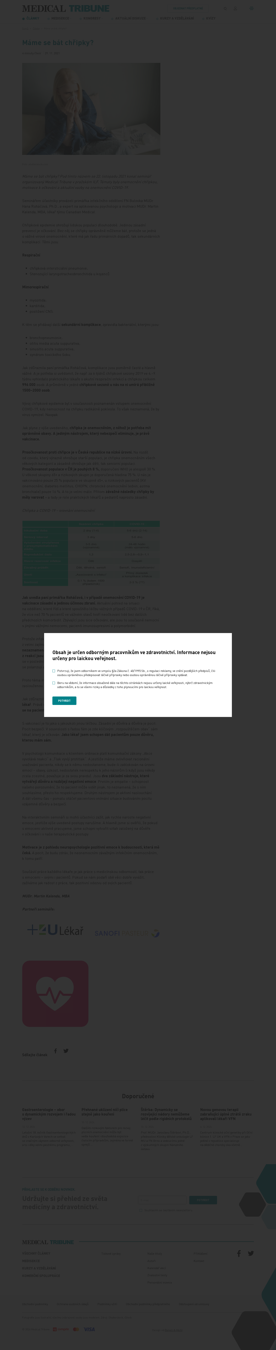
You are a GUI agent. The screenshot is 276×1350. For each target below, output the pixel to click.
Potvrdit (64, 700)
